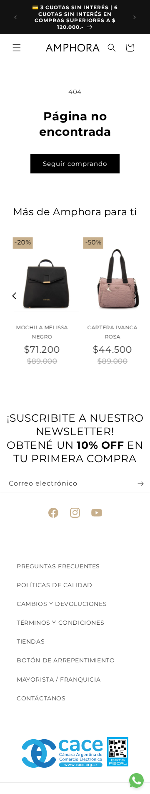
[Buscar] (111, 47)
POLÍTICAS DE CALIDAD (54, 585)
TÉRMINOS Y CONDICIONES (60, 622)
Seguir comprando (75, 164)
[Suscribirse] (140, 484)
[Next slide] (136, 296)
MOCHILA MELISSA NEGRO (40, 332)
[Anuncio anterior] (15, 17)
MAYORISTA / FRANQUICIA (58, 679)
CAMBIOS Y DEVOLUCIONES (62, 604)
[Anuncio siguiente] (134, 17)
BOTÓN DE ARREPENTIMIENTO (66, 660)
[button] (17, 47)
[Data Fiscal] (117, 753)
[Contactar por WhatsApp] (136, 780)
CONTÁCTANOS (41, 698)
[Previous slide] (14, 296)
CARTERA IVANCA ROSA (110, 332)
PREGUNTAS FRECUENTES (58, 566)
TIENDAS (31, 641)
